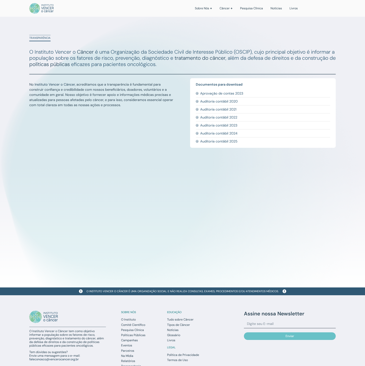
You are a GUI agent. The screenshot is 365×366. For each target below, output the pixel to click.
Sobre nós (128, 312)
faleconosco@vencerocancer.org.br (54, 359)
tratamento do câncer (200, 58)
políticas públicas (49, 64)
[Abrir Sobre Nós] (211, 8)
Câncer (85, 52)
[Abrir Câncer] (231, 8)
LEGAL (171, 347)
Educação (174, 312)
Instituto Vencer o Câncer (55, 84)
